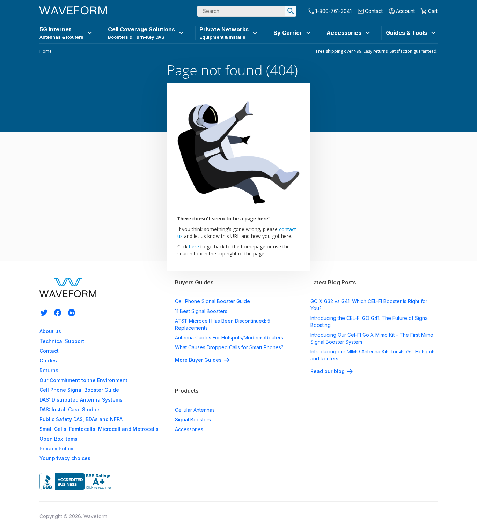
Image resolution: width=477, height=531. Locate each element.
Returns (48, 370)
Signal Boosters (193, 419)
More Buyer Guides (198, 360)
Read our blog (327, 371)
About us (50, 331)
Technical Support (61, 341)
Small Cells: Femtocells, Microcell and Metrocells (99, 429)
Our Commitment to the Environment (83, 380)
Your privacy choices (64, 458)
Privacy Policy (56, 448)
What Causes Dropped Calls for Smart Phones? (229, 347)
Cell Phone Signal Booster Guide (79, 390)
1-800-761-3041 (333, 11)
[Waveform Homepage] (73, 11)
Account (405, 11)
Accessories (189, 429)
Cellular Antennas (195, 410)
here (194, 246)
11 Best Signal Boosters (201, 311)
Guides (48, 361)
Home (45, 51)
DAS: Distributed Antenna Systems (81, 400)
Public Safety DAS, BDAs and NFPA (81, 419)
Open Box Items (58, 439)
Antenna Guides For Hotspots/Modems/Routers (229, 338)
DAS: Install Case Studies (70, 409)
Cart (433, 11)
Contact (374, 11)
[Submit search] (290, 11)
